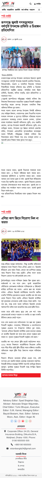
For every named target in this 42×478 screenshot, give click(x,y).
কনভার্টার (21, 469)
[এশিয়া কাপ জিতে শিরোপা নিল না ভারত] (21, 250)
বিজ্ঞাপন (21, 462)
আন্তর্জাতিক (10, 10)
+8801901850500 (22, 444)
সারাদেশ (32, 10)
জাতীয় (4, 10)
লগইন (38, 4)
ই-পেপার (21, 466)
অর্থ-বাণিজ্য (24, 10)
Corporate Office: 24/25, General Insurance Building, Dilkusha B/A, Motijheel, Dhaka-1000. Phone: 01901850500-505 (21, 436)
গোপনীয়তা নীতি (21, 459)
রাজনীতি (17, 10)
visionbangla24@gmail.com (22, 448)
